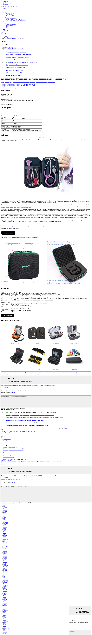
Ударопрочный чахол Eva (45, 461)
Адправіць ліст (4, 464)
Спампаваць (9, 27)
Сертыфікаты (9, 14)
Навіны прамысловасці (8, 457)
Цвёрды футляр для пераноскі (13, 461)
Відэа (7, 26)
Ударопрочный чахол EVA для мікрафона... (19, 54)
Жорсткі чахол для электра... (14, 70)
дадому (5, 10)
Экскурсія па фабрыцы (11, 15)
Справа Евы (3, 461)
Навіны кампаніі (7, 455)
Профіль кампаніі (10, 13)
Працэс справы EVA (10, 25)
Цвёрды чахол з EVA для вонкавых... (17, 65)
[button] (8, 233)
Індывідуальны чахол (11, 24)
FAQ (4, 29)
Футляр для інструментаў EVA (13, 18)
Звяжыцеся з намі (7, 30)
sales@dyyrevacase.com (15, 225)
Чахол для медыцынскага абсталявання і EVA (16, 19)
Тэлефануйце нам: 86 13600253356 (9, 6)
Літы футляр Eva (35, 461)
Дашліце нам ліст (4, 101)
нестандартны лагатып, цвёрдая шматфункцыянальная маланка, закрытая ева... (30, 415)
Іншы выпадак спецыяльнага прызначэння (16, 20)
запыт (66, 428)
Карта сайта (3, 460)
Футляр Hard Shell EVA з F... (14, 75)
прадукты (5, 17)
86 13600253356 (7, 432)
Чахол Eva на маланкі (26, 461)
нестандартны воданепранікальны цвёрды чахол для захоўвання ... (26, 420)
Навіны (5, 21)
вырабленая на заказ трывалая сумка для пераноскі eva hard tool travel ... (27, 425)
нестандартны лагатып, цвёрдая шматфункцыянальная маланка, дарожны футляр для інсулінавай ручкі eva (28, 373)
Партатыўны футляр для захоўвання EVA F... (19, 59)
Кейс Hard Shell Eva (56, 461)
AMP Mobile (9, 460)
